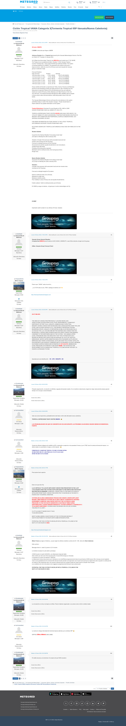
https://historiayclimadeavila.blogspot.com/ (41, 294)
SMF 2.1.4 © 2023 (50, 719)
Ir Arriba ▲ (111, 721)
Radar (45, 7)
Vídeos (35, 7)
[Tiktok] (82, 703)
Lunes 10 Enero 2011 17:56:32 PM (39, 279)
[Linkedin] (92, 703)
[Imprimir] (112, 38)
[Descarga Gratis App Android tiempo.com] (54, 694)
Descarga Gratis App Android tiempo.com (29, 702)
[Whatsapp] (87, 703)
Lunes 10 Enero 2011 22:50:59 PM (39, 411)
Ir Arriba (15, 678)
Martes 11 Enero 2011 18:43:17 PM (39, 467)
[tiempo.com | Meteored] (27, 696)
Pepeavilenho (19, 279)
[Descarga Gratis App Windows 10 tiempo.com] (86, 694)
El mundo (80, 7)
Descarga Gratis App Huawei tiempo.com (29, 706)
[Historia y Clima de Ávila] (18, 299)
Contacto (65, 709)
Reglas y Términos (102, 721)
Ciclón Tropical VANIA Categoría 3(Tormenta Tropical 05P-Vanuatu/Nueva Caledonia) (60, 28)
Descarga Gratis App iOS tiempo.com (28, 704)
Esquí (86, 7)
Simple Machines (58, 719)
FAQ (80, 709)
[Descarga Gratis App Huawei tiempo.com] (76, 694)
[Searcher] (69, 2)
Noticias (29, 7)
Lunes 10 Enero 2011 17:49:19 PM (39, 234)
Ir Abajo (15, 38)
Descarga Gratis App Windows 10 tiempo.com (30, 709)
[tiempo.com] (29, 2)
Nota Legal (85, 709)
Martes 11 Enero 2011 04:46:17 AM (39, 440)
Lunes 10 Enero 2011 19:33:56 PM (39, 309)
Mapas (51, 7)
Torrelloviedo (19, 383)
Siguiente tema (24, 32)
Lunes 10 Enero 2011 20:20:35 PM (39, 384)
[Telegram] (98, 703)
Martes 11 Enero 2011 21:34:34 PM (39, 626)
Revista (70, 7)
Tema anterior (16, 32)
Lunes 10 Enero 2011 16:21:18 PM (39, 42)
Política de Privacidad (101, 709)
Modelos (63, 7)
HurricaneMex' (19, 410)
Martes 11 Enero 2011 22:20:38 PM (39, 653)
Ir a (94, 688)
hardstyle (19, 41)
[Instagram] (76, 703)
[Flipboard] (103, 703)
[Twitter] (65, 703)
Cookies (92, 709)
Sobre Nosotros (73, 709)
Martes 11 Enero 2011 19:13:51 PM (39, 536)
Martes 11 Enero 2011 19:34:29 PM (39, 599)
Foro (75, 7)
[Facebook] (71, 703)
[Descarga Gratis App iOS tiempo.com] (65, 694)
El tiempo (22, 7)
